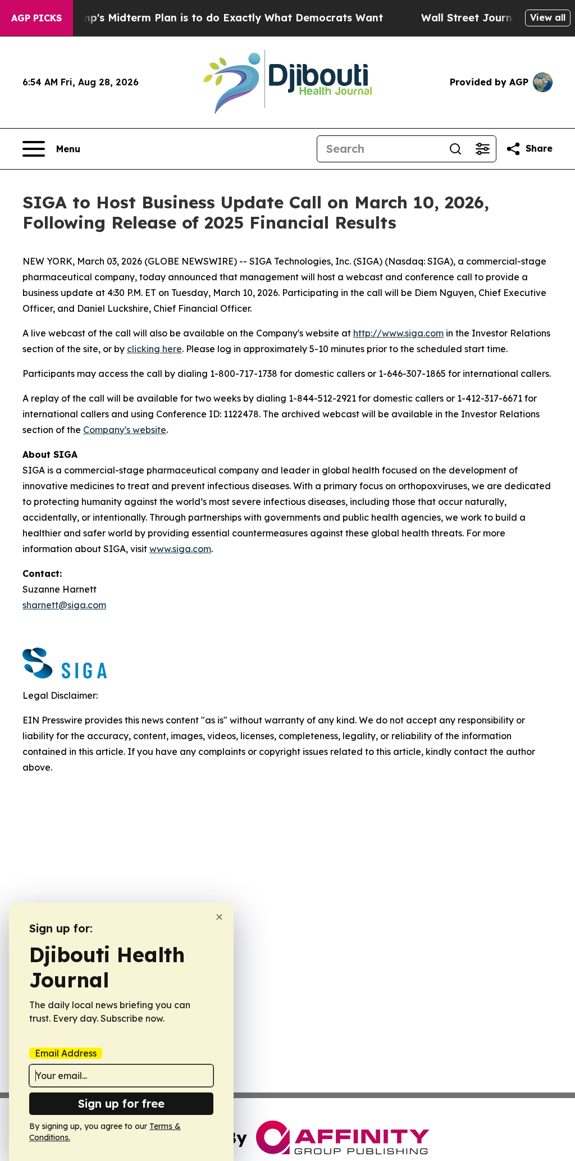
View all (547, 17)
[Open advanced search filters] (482, 149)
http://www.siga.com (398, 333)
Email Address (66, 1053)
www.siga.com (180, 548)
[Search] (455, 149)
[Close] (219, 917)
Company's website (124, 429)
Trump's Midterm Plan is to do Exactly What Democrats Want (223, 17)
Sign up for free (121, 1103)
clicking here (154, 348)
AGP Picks (36, 18)
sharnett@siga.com (64, 605)
